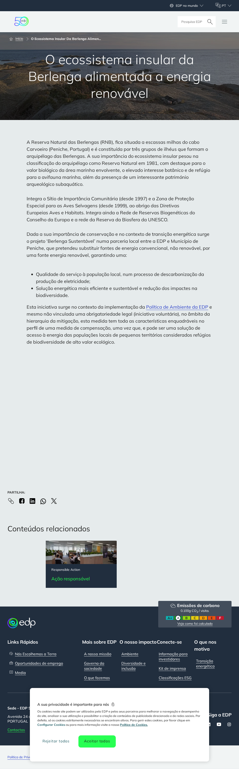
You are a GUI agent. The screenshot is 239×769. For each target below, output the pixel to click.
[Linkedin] (32, 501)
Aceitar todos (97, 741)
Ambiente (129, 654)
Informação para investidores (173, 656)
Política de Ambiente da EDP (177, 307)
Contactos (16, 729)
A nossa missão (97, 654)
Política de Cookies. (134, 725)
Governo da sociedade (94, 666)
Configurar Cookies (51, 725)
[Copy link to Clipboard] (11, 501)
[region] (119, 725)
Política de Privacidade (24, 757)
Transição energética (205, 663)
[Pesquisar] (210, 21)
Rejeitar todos (56, 741)
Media (20, 672)
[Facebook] (22, 501)
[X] (54, 501)
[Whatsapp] (43, 501)
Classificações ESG (175, 677)
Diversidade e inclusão (133, 666)
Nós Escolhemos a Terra (35, 654)
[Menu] (225, 22)
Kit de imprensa (172, 668)
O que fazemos (97, 677)
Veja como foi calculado (195, 623)
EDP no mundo (187, 6)
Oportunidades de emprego (39, 663)
